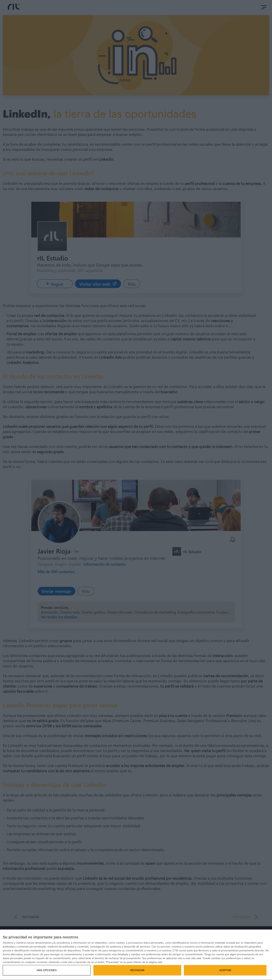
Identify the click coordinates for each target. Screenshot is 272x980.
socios (30, 942)
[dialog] (136, 955)
